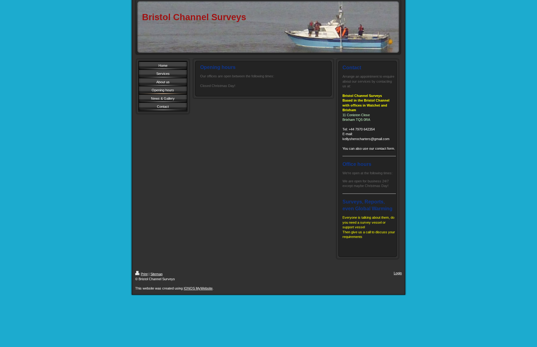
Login (398, 273)
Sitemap (156, 274)
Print (144, 274)
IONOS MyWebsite (198, 288)
